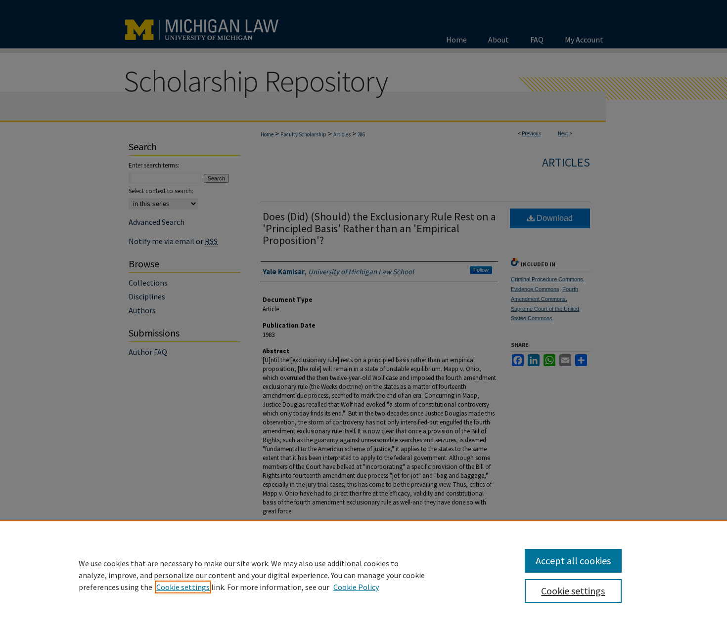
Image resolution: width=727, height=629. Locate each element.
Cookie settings (183, 587)
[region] (363, 574)
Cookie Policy (356, 587)
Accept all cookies (573, 560)
